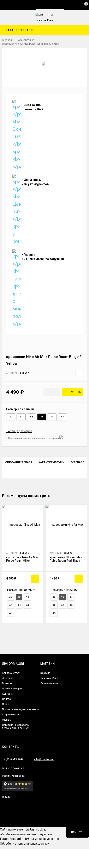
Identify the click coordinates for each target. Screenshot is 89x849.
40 (10, 416)
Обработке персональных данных (24, 843)
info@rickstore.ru (44, 759)
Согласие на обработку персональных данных (15, 726)
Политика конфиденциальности (20, 709)
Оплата (6, 699)
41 (21, 416)
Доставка (7, 678)
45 (62, 416)
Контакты (7, 693)
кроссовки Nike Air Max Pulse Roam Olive (22, 559)
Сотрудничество (11, 714)
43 (41, 416)
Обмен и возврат (12, 688)
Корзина (45, 673)
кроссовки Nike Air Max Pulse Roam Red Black (66, 559)
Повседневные (25, 40)
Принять (77, 832)
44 (52, 416)
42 (31, 416)
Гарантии (7, 683)
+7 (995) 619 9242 (12, 759)
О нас (5, 704)
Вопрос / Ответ (10, 673)
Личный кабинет (50, 678)
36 (10, 596)
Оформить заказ (50, 683)
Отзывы (6, 719)
